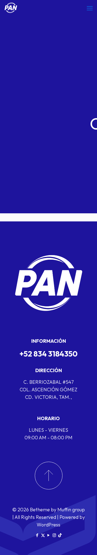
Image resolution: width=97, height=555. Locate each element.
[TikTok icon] (60, 535)
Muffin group (71, 509)
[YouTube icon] (49, 535)
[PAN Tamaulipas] (11, 8)
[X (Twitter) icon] (43, 535)
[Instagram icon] (54, 535)
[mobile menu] (89, 8)
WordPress (48, 525)
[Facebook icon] (37, 535)
